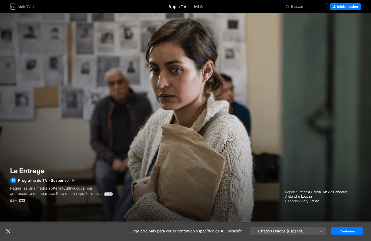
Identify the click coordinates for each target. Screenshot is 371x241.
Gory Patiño (310, 201)
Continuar (347, 231)
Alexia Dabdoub (335, 192)
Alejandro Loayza (298, 196)
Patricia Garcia (310, 192)
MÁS (108, 194)
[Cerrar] (8, 231)
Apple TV (177, 6)
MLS (198, 6)
